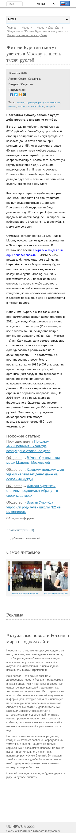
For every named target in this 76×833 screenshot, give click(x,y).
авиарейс (50, 106)
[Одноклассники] (20, 94)
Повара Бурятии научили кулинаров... (21, 593)
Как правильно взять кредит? (55, 593)
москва (12, 106)
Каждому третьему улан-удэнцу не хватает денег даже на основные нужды (35, 474)
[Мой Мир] (25, 94)
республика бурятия (49, 102)
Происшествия (18, 441)
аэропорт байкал (35, 106)
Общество (13, 31)
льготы (21, 106)
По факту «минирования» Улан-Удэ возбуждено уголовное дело (28, 446)
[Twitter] (16, 94)
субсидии (32, 102)
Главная (12, 27)
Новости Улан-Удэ (48, 27)
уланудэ (21, 102)
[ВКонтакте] (11, 94)
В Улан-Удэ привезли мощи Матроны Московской (33, 460)
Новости (27, 27)
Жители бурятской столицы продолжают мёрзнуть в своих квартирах (32, 490)
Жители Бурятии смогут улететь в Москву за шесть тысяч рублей (37, 33)
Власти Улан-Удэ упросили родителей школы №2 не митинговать (33, 507)
